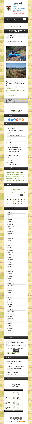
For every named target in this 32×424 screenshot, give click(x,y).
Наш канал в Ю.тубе (12, 374)
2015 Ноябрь (10, 259)
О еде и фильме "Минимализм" (13, 172)
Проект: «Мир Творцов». (13, 155)
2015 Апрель (10, 243)
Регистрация (14, 111)
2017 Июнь (10, 304)
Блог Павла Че (11, 99)
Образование (10, 157)
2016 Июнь (10, 276)
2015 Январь (10, 236)
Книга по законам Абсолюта (14, 147)
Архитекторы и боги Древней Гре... (14, 180)
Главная (8, 26)
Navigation (10, 20)
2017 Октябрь (10, 314)
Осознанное (10, 162)
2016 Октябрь (10, 285)
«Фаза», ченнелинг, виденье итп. (15, 130)
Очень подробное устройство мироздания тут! (14, 369)
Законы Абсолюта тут (12, 363)
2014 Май (9, 217)
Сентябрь (16, 26)
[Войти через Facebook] (14, 119)
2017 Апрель (10, 299)
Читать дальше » (11, 95)
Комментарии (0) (19, 102)
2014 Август (10, 224)
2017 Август (10, 309)
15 (18, 199)
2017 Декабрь (10, 318)
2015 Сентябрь (10, 255)
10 (24, 196)
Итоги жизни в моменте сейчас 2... (14, 176)
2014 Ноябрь (10, 231)
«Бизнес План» (11, 128)
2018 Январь (10, 321)
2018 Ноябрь (10, 333)
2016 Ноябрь (10, 288)
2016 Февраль (10, 266)
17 (24, 199)
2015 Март (9, 240)
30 (21, 203)
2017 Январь (10, 292)
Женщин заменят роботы (12, 178)
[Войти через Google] (20, 119)
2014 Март (9, 212)
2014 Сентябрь (10, 226)
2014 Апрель (10, 214)
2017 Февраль (10, 295)
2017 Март (9, 297)
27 (13, 203)
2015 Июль (10, 250)
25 (7, 203)
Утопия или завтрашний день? (14, 149)
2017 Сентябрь (10, 311)
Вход (19, 111)
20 (13, 201)
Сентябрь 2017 (16, 189)
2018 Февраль (10, 323)
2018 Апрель (10, 328)
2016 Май (9, 273)
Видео (8, 133)
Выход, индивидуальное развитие (14, 174)
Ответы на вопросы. (12, 144)
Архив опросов (15, 352)
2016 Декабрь (10, 290)
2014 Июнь (10, 219)
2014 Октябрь (10, 228)
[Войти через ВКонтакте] (12, 119)
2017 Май (9, 302)
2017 (12, 26)
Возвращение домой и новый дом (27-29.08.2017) (16, 31)
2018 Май (9, 330)
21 (15, 201)
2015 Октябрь (10, 257)
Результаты (8, 352)
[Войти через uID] (9, 119)
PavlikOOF (9, 100)
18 (7, 201)
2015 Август (10, 252)
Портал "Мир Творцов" (12, 372)
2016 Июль (10, 278)
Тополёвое (9, 140)
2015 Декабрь (10, 262)
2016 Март (9, 269)
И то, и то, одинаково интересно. (15, 348)
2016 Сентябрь (10, 283)
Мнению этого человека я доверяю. (15, 366)
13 (13, 199)
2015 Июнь (10, 247)
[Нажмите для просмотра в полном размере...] (17, 61)
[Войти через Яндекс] (17, 119)
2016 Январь (10, 264)
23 (21, 201)
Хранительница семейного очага (15, 135)
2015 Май (9, 245)
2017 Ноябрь (10, 316)
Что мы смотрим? (11, 137)
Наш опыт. (9, 153)
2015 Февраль (10, 238)
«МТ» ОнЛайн (18, 3)
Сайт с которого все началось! (14, 361)
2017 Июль (10, 307)
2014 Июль (10, 221)
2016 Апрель (10, 271)
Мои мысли (10, 142)
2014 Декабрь (10, 233)
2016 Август (10, 281)
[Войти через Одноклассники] (23, 119)
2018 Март (9, 325)
